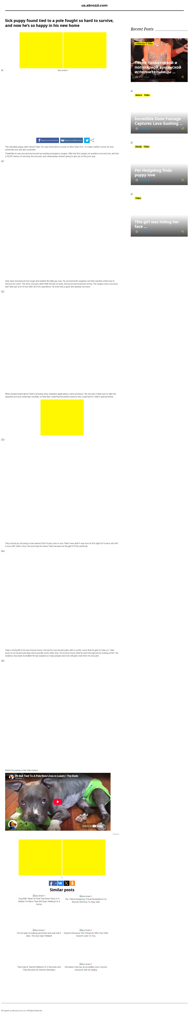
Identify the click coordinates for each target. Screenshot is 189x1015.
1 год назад (142, 77)
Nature (138, 95)
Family (138, 146)
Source (116, 834)
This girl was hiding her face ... (157, 224)
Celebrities (140, 43)
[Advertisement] (41, 50)
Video (150, 43)
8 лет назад (143, 128)
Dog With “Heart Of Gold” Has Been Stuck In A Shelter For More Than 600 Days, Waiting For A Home (39, 901)
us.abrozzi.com (94, 5)
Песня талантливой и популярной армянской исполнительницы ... (158, 67)
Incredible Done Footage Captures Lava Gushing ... (159, 121)
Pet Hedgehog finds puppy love (153, 172)
